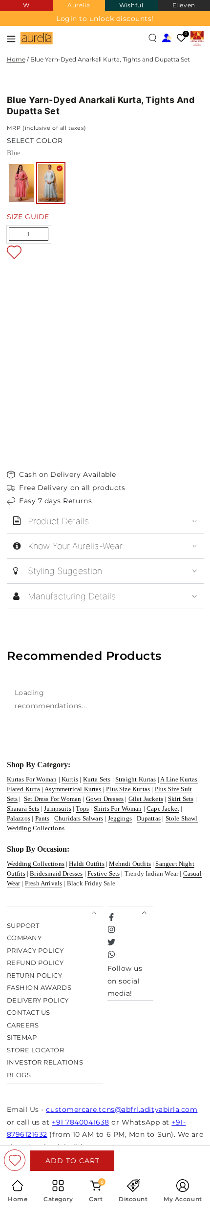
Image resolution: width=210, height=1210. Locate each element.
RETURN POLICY (35, 975)
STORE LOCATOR (35, 1050)
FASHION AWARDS (39, 987)
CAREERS (23, 1025)
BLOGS (19, 1075)
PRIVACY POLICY (35, 950)
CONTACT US (28, 1012)
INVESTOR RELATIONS (45, 1062)
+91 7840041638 (80, 1122)
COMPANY (24, 938)
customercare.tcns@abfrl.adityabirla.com (121, 1109)
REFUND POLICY (35, 962)
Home (16, 59)
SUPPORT (23, 925)
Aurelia (78, 5)
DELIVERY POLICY (38, 1000)
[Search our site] (153, 37)
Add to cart (72, 1160)
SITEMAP (22, 1037)
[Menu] (11, 37)
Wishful (131, 5)
